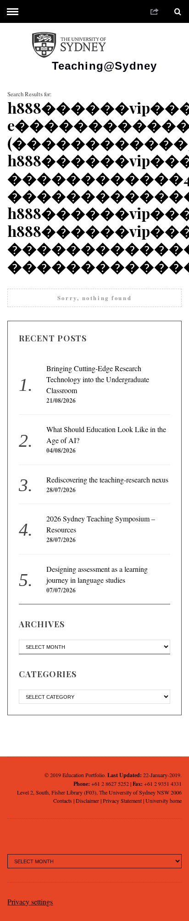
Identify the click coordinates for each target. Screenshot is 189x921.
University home (163, 800)
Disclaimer (87, 800)
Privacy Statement (122, 800)
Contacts (62, 800)
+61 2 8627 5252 (110, 783)
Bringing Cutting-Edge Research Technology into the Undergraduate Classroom (97, 379)
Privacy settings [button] (30, 901)
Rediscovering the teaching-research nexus (107, 479)
